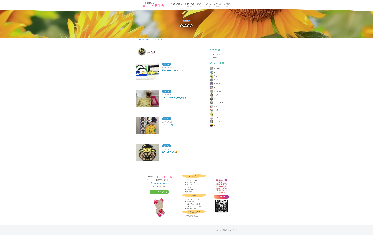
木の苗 (216, 80)
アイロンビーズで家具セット (174, 97)
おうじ (216, 106)
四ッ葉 (216, 110)
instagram (223, 196)
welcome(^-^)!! (168, 125)
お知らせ (189, 187)
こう (215, 99)
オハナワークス (191, 201)
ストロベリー (218, 102)
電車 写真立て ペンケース (172, 70)
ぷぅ (215, 76)
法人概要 (189, 192)
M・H (216, 72)
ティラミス (218, 121)
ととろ (216, 95)
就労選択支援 (190, 182)
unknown (217, 83)
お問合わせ (190, 189)
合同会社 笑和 (191, 208)
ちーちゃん (218, 91)
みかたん (217, 118)
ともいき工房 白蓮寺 (193, 204)
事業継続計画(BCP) (192, 216)
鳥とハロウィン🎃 (169, 152)
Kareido (216, 114)
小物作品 (215, 57)
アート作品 (216, 55)
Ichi (215, 87)
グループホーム (191, 185)
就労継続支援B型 (192, 180)
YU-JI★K (217, 68)
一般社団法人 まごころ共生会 (228, 230)
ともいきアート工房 (193, 199)
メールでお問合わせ (160, 192)
